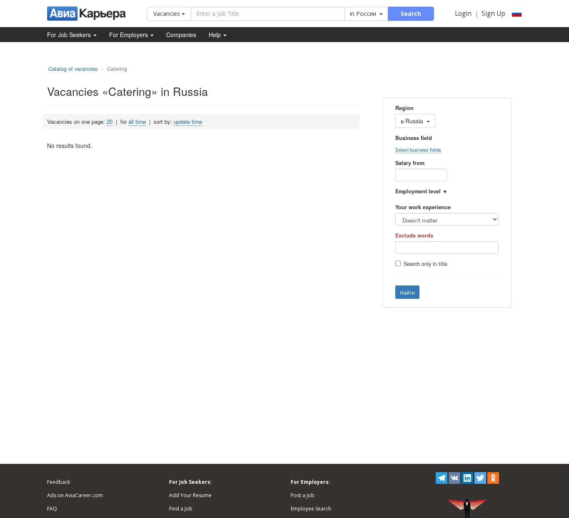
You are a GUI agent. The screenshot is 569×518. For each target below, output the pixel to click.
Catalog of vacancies (72, 69)
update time (188, 121)
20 (109, 121)
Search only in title (425, 264)
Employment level (418, 191)
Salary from (409, 163)
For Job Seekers (69, 34)
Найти (407, 292)
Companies (181, 34)
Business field (413, 138)
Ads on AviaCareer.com (75, 495)
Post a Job (302, 495)
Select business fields (418, 149)
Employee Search (311, 508)
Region (404, 108)
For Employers (129, 34)
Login (463, 13)
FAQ (52, 508)
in (363, 14)
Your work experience (423, 207)
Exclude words (414, 235)
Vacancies (167, 14)
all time (137, 121)
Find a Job (180, 508)
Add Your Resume (190, 495)
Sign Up (493, 13)
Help (215, 34)
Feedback (58, 481)
